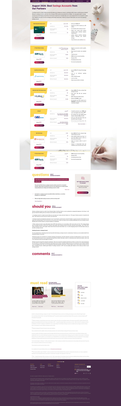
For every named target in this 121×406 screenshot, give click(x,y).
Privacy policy (42, 365)
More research (60, 306)
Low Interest (83, 300)
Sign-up (89, 366)
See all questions (38, 201)
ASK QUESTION (83, 192)
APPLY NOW (39, 38)
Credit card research (33, 367)
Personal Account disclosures (56, 349)
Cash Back (82, 292)
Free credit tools (50, 365)
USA (76, 373)
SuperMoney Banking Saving (39, 70)
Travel (82, 295)
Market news (32, 365)
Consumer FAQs (33, 369)
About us (57, 365)
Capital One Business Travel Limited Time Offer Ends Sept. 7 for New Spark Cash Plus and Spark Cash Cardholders (40, 296)
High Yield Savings (39, 133)
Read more (67, 189)
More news (40, 306)
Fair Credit (82, 303)
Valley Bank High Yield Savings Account (39, 90)
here (84, 39)
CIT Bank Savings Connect (39, 153)
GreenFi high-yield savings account (39, 23)
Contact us (58, 367)
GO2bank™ (39, 111)
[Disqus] (60, 267)
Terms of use (42, 367)
